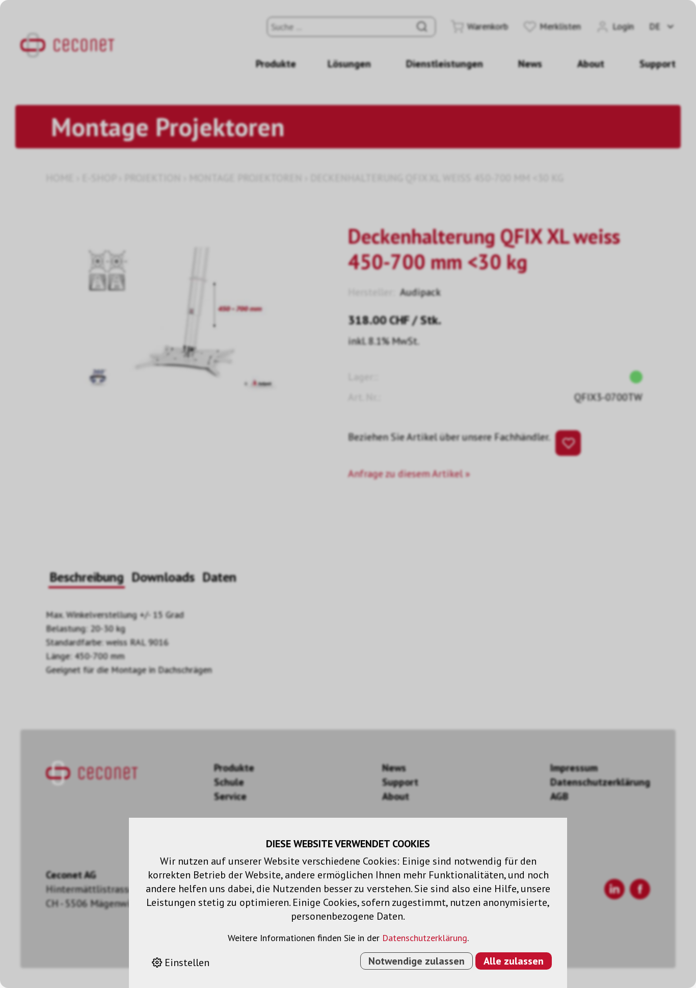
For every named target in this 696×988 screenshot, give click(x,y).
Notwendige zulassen (416, 961)
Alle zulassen (514, 961)
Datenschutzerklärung (424, 938)
